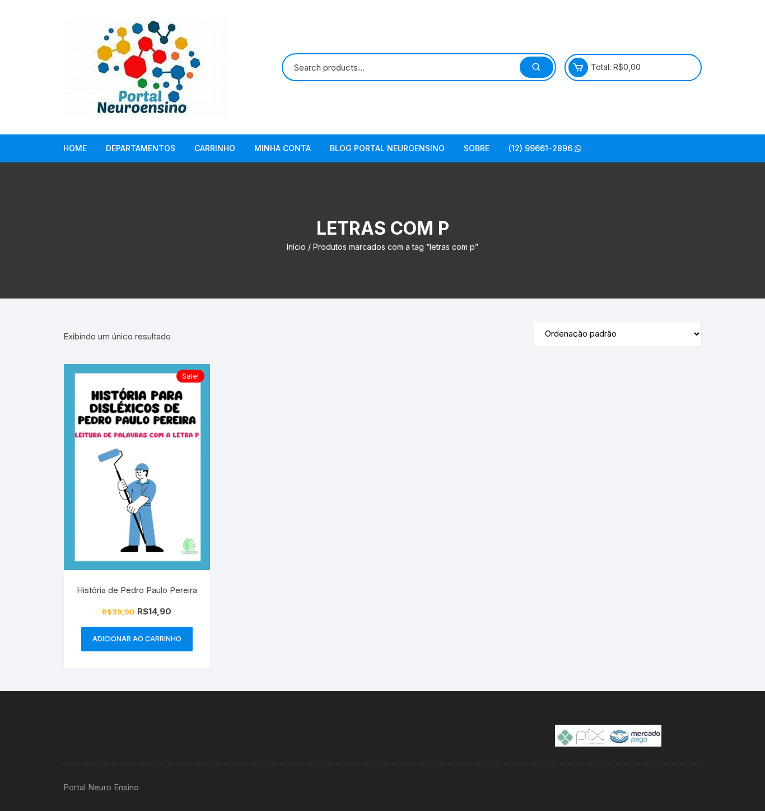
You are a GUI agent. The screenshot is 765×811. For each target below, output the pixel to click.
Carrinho (214, 148)
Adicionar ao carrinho (136, 639)
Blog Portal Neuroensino (387, 148)
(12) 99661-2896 (542, 148)
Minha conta (282, 148)
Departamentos (140, 148)
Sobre (476, 148)
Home (75, 148)
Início (296, 246)
